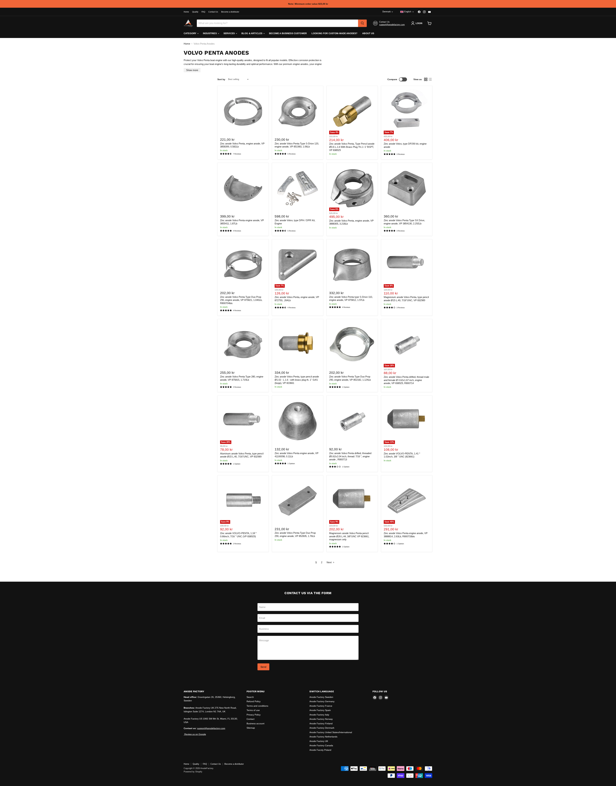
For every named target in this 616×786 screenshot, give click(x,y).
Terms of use (253, 710)
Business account (255, 723)
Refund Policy (254, 701)
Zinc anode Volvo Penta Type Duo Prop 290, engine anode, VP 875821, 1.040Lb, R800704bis (241, 300)
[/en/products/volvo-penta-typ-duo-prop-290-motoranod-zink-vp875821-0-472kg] (243, 265)
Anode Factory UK (318, 741)
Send (263, 666)
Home (186, 12)
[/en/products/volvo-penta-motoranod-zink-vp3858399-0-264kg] (243, 111)
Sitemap (251, 728)
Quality (195, 12)
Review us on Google (195, 734)
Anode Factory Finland (321, 723)
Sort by (221, 79)
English (407, 11)
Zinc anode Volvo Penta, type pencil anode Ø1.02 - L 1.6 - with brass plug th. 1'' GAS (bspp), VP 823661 (297, 379)
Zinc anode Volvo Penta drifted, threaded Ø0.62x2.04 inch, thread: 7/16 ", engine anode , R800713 (350, 456)
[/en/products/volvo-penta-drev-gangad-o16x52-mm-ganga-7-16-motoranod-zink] (352, 421)
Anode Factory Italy (319, 714)
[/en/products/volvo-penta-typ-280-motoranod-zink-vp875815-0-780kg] (243, 345)
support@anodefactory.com (392, 24)
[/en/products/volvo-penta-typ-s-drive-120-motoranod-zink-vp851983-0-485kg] (298, 111)
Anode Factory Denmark (321, 728)
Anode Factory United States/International (330, 732)
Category (190, 33)
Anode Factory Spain (320, 710)
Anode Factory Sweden (321, 697)
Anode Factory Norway (321, 719)
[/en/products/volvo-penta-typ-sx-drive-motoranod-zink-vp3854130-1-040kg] (407, 188)
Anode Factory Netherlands (323, 736)
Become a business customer (288, 33)
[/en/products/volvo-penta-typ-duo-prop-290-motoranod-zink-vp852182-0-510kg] (352, 345)
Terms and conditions (257, 706)
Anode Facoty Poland (320, 750)
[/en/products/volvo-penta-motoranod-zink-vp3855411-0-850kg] (243, 188)
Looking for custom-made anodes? (334, 33)
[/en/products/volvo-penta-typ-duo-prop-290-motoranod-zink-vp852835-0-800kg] (298, 501)
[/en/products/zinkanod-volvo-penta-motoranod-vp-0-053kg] (298, 421)
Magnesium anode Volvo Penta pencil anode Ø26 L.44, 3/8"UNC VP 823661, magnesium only (349, 536)
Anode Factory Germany (321, 701)
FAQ (203, 12)
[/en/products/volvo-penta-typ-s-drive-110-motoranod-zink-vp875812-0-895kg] (352, 265)
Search (250, 697)
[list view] (430, 79)
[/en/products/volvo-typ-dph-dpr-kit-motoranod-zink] (298, 188)
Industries (210, 33)
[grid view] (426, 79)
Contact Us (213, 12)
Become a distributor (230, 12)
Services (229, 33)
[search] (362, 23)
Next (329, 562)
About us (368, 33)
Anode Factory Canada (321, 745)
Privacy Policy (254, 714)
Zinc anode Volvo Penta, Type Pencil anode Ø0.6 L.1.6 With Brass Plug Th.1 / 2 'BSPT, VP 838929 (351, 146)
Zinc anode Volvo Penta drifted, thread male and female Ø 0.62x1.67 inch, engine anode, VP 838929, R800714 (406, 380)
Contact (250, 719)
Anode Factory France (320, 706)
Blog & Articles (252, 33)
